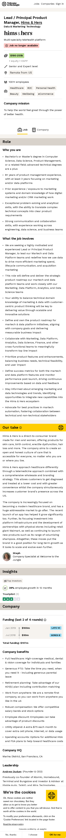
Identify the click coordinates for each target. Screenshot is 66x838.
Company (43, 129)
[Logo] (11, 4)
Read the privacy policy (13, 824)
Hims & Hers (31, 22)
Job (25, 129)
